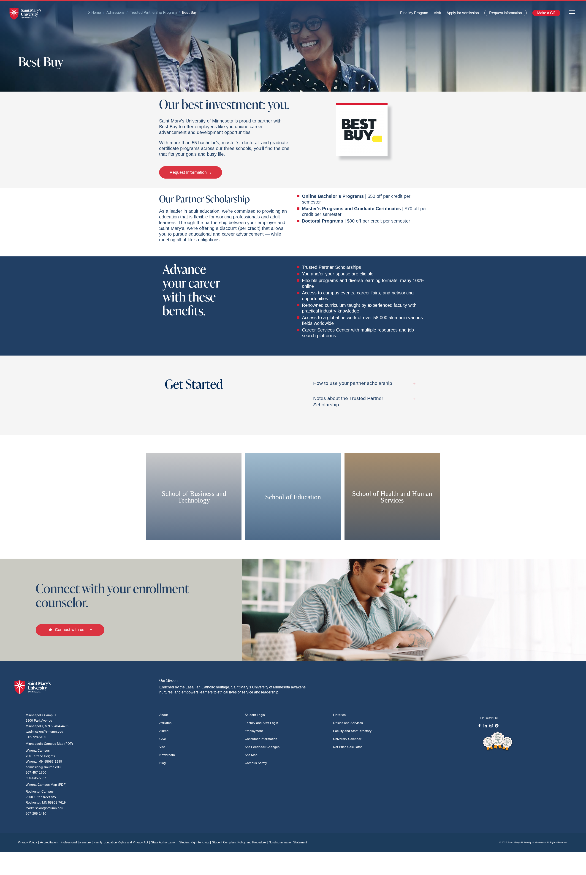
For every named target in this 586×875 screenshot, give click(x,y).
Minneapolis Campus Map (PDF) (49, 743)
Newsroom (167, 755)
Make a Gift (545, 14)
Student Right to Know (195, 842)
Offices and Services (348, 723)
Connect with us (69, 629)
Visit (436, 14)
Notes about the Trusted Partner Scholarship (348, 401)
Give (162, 739)
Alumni (164, 731)
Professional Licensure (76, 842)
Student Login (255, 715)
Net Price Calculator (347, 747)
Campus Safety (256, 763)
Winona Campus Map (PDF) (46, 784)
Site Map (251, 755)
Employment (254, 731)
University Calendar (347, 739)
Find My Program (414, 14)
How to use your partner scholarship (352, 383)
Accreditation (49, 842)
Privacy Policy (28, 842)
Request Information (502, 14)
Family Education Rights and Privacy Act (122, 842)
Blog (162, 763)
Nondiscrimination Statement (288, 842)
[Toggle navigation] (572, 11)
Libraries (339, 715)
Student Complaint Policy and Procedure (240, 842)
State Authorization (164, 842)
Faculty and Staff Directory (352, 731)
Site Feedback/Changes (262, 747)
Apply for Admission (460, 14)
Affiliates (165, 723)
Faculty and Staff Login (261, 723)
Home (96, 12)
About (163, 715)
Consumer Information (261, 739)
